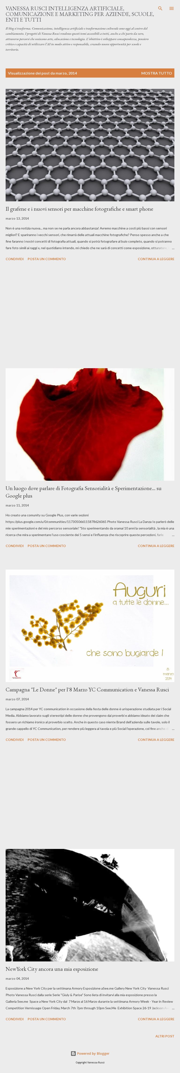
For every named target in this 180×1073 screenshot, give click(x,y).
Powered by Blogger (92, 1053)
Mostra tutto (156, 73)
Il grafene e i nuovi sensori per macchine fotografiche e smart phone (79, 208)
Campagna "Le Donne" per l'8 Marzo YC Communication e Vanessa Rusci (87, 689)
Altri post (164, 1036)
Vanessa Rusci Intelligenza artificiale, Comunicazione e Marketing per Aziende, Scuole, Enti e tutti (80, 14)
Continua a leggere (156, 259)
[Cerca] (160, 8)
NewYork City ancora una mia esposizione (52, 968)
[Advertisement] (90, 315)
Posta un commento (47, 259)
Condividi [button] (15, 259)
